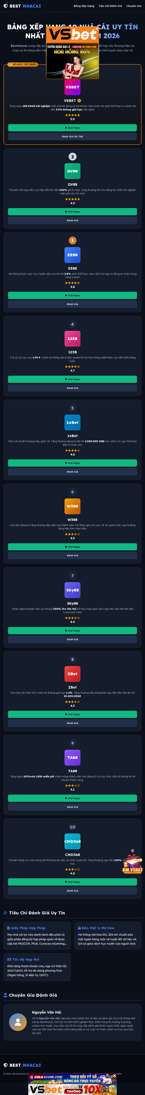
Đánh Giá (72, 220)
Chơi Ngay (73, 127)
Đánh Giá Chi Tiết (72, 136)
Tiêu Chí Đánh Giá (110, 6)
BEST (25, 6)
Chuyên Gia (133, 6)
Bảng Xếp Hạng (84, 6)
